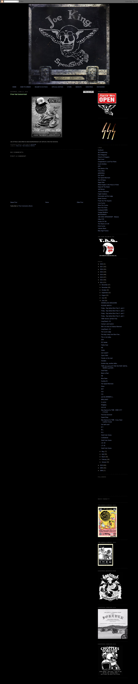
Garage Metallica (103, 212)
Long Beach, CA (106, 321)
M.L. (102, 430)
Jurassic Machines (103, 191)
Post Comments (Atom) (25, 206)
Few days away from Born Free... (111, 334)
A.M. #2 (103, 407)
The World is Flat (103, 168)
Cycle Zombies (102, 164)
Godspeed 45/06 (102, 210)
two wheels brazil (28, 145)
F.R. (102, 394)
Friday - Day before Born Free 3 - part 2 (112, 313)
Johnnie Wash (102, 228)
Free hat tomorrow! (18, 94)
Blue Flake (104, 378)
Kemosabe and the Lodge (105, 196)
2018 (101, 264)
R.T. (102, 427)
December (105, 285)
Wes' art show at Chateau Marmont (111, 326)
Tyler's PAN (104, 355)
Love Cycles (101, 203)
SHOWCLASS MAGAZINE (109, 303)
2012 (101, 280)
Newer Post (13, 202)
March (104, 457)
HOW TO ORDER (25, 87)
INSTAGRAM (101, 87)
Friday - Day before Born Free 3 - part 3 (112, 311)
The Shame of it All (103, 224)
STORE (69, 87)
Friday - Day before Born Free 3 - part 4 (112, 308)
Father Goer (104, 345)
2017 (101, 266)
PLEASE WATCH (106, 305)
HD (102, 347)
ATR (99, 166)
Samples (103, 361)
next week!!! (104, 353)
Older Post (80, 202)
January (104, 462)
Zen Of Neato (102, 180)
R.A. (102, 432)
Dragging (103, 405)
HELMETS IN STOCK (41, 87)
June (103, 300)
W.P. (102, 389)
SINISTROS (89, 87)
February (104, 459)
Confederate (104, 437)
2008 (101, 470)
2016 (101, 269)
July (103, 298)
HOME (14, 87)
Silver (102, 386)
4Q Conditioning (102, 152)
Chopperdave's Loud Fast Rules (107, 161)
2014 (101, 274)
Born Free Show (102, 207)
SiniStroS (100, 150)
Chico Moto (101, 171)
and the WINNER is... (107, 397)
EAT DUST (101, 175)
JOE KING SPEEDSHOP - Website (108, 217)
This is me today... (106, 337)
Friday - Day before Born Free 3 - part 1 (112, 316)
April (103, 454)
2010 (101, 465)
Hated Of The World (104, 187)
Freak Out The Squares (105, 201)
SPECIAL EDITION (57, 87)
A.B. (102, 391)
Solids (103, 350)
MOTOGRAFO (102, 214)
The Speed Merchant (104, 177)
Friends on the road (106, 358)
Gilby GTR (101, 219)
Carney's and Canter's (107, 324)
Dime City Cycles (103, 205)
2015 (101, 272)
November (105, 287)
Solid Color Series (106, 435)
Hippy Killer (101, 182)
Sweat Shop (104, 417)
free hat (19, 145)
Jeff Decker (101, 189)
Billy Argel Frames (103, 231)
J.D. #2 (103, 443)
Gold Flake (104, 370)
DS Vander (104, 342)
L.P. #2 (103, 445)
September (105, 292)
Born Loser (101, 159)
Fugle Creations (102, 194)
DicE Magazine (102, 155)
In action (103, 402)
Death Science (102, 198)
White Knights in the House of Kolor (108, 184)
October (104, 290)
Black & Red (105, 373)
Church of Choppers (104, 157)
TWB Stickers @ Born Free (109, 318)
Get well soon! (105, 424)
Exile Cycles (101, 226)
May (103, 451)
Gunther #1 (104, 381)
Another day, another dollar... (109, 363)
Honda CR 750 (102, 221)
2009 (101, 468)
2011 (101, 282)
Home (47, 202)
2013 (101, 277)
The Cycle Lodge (106, 332)
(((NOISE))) (101, 173)
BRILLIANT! (104, 399)
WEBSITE (79, 87)
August (104, 295)
